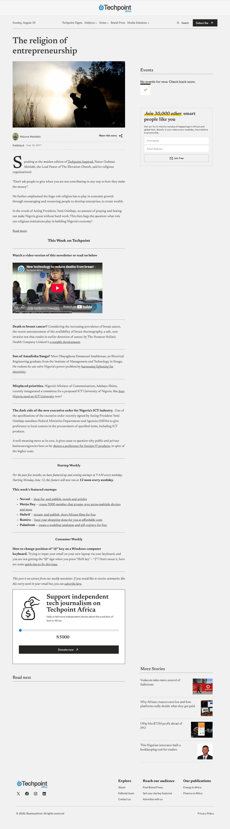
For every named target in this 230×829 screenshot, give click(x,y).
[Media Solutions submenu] (148, 23)
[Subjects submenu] (96, 23)
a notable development (65, 342)
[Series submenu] (108, 23)
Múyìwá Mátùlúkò (30, 137)
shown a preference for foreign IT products (81, 446)
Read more (20, 231)
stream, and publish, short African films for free (65, 514)
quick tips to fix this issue (41, 564)
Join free (178, 158)
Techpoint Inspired (80, 162)
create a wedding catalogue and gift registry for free (73, 525)
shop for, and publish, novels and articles (60, 499)
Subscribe (202, 23)
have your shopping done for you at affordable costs (68, 520)
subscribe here (72, 584)
